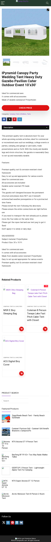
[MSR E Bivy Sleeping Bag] (13, 296)
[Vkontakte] (21, 523)
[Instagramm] (8, 523)
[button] (48, 10)
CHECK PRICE (25, 108)
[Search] (47, 3)
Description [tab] (8, 127)
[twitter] (4, 523)
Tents (29, 114)
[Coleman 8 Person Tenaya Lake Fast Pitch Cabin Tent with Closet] (37, 296)
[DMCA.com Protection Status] (25, 538)
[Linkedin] (17, 523)
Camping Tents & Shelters (17, 114)
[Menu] (3, 3)
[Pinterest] (12, 523)
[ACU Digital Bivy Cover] (13, 347)
